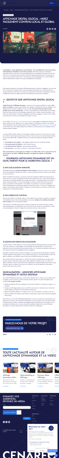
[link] (4, 422)
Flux (33, 403)
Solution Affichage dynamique (43, 399)
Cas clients (34, 421)
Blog (11, 10)
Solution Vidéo (43, 404)
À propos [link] (52, 400)
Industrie (34, 406)
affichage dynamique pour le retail (45, 125)
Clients (33, 398)
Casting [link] (51, 398)
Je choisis (42, 450)
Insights (33, 418)
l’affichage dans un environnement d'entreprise (21, 121)
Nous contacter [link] (52, 403)
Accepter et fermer (52, 450)
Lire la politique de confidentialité (35, 439)
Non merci (32, 450)
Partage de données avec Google (36, 443)
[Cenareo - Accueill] (9, 3)
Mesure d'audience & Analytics (35, 445)
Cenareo (6, 10)
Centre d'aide (20, 431)
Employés (34, 400)
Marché (33, 408)
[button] (56, 455)
